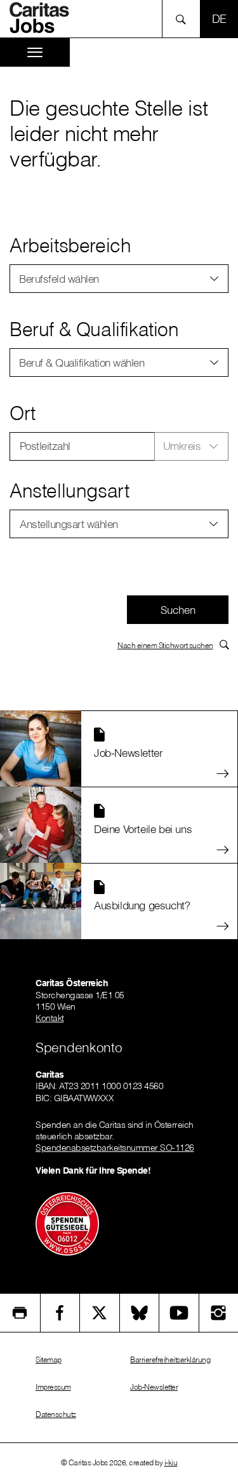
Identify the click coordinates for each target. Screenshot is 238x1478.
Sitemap (49, 1359)
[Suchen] (184, 18)
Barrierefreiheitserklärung (170, 1359)
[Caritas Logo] (44, 18)
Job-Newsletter (154, 1387)
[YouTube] (179, 1313)
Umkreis (182, 445)
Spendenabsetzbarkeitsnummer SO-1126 (115, 1147)
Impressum (53, 1387)
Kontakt (50, 1018)
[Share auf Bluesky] (139, 1313)
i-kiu (171, 1462)
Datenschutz (56, 1414)
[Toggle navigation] (35, 52)
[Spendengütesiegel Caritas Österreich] (67, 1222)
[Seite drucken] (20, 1313)
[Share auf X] (99, 1313)
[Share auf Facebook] (60, 1313)
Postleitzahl (45, 445)
